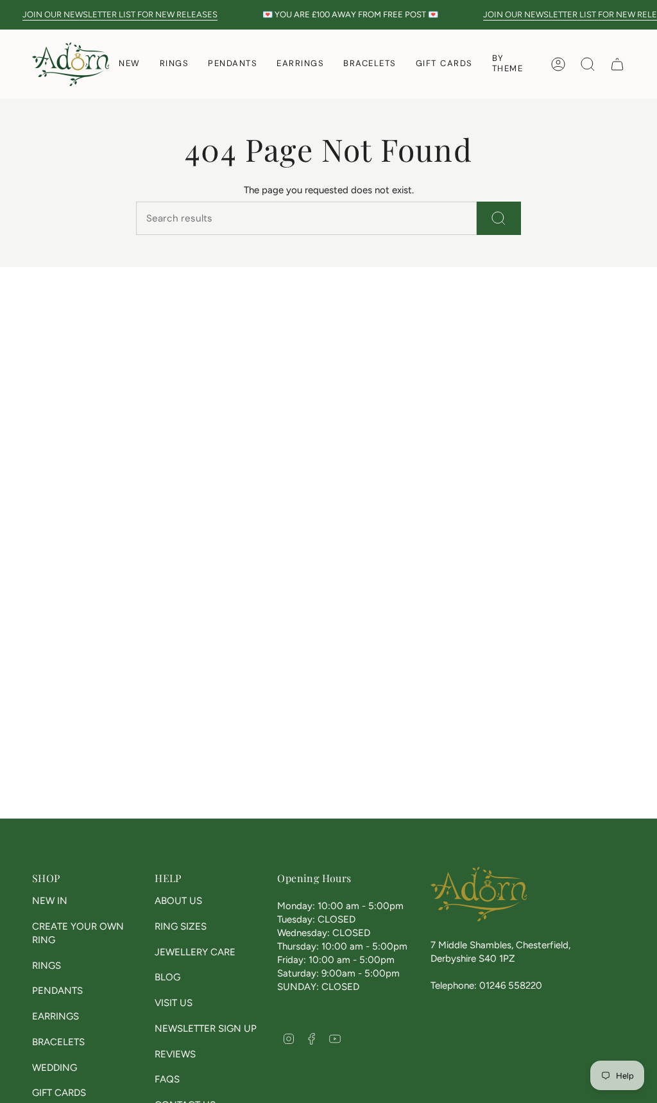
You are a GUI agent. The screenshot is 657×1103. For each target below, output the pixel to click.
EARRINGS (55, 1016)
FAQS (167, 1079)
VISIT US (173, 1003)
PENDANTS (57, 990)
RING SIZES (181, 926)
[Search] (499, 218)
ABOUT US (178, 901)
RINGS (46, 965)
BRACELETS (58, 1042)
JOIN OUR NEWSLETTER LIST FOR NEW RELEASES (111, 14)
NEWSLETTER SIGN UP (206, 1028)
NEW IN (49, 901)
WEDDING (54, 1067)
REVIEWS (175, 1054)
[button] (174, 64)
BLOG (167, 977)
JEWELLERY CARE (195, 952)
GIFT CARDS (59, 1093)
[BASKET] (617, 64)
